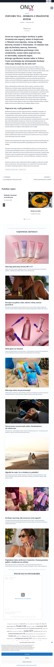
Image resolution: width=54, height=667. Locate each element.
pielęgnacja (34, 636)
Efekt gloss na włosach (14, 349)
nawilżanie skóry (38, 631)
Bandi (22, 623)
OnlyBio (12, 636)
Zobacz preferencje (27, 661)
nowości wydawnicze (30, 633)
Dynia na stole (36, 211)
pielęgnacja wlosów (23, 638)
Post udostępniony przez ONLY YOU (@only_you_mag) (23, 616)
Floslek (21, 626)
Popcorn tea (22, 169)
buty (27, 623)
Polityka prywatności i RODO (31, 665)
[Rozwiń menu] (52, 8)
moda (28, 631)
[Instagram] (50, 1)
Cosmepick (38, 623)
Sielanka (44, 638)
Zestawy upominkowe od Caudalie (42, 178)
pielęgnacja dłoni (41, 636)
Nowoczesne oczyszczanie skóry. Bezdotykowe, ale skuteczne (23, 427)
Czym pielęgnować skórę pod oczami (12, 178)
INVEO (34, 626)
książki (9, 631)
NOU (45, 631)
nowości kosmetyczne (16, 633)
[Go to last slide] (4, 205)
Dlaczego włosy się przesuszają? (18, 390)
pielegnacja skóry (26, 636)
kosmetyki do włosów (23, 628)
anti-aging (9, 623)
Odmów (27, 658)
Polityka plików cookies (21, 665)
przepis (34, 638)
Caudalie (32, 623)
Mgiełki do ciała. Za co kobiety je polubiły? (22, 472)
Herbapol (29, 626)
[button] (52, 642)
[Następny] (50, 205)
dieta (44, 623)
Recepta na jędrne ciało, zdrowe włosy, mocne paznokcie (23, 304)
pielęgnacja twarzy (11, 638)
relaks (40, 638)
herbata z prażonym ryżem (12, 169)
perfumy (19, 636)
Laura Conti (15, 631)
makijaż (20, 631)
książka (45, 628)
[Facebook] (47, 1)
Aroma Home (16, 623)
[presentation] (40, 200)
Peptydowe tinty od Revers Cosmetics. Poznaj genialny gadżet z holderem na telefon (26, 561)
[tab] (24, 219)
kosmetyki (42, 626)
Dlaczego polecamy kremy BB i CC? (19, 267)
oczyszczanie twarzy (40, 633)
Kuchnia (27, 13)
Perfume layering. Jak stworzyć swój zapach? (23, 518)
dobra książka (11, 626)
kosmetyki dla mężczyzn (11, 628)
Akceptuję (27, 654)
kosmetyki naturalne (35, 628)
